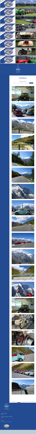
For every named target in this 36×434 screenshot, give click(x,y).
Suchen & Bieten (18, 72)
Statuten (27, 401)
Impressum (23, 401)
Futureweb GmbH (32, 401)
